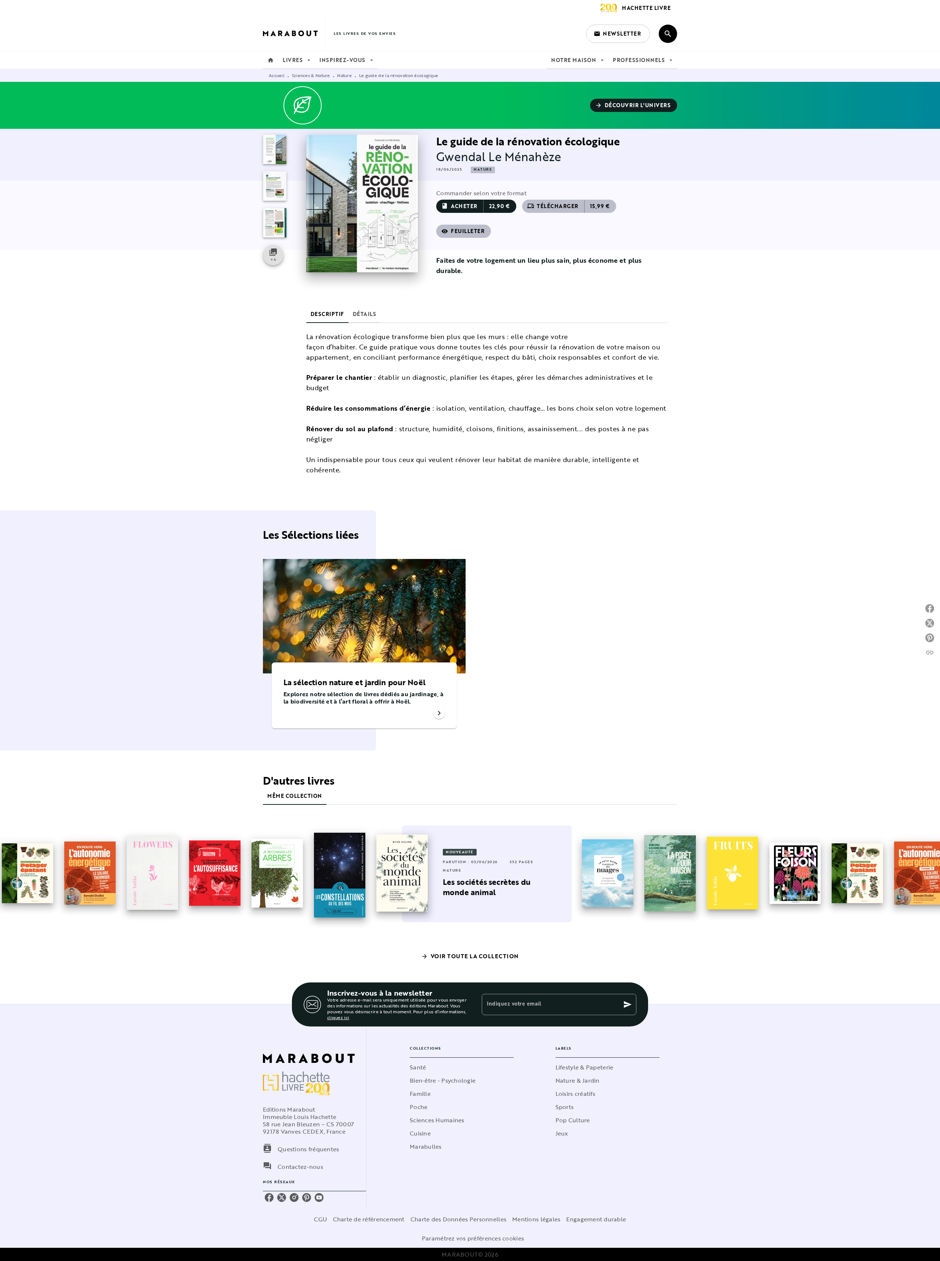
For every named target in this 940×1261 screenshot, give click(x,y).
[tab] (270, 60)
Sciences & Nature (311, 75)
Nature (344, 75)
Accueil (277, 75)
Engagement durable (596, 1219)
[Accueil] (294, 33)
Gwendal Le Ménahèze (498, 156)
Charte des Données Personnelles (458, 1219)
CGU (320, 1219)
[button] (618, 34)
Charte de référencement (369, 1219)
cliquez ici (338, 1017)
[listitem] (269, 1197)
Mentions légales (536, 1219)
